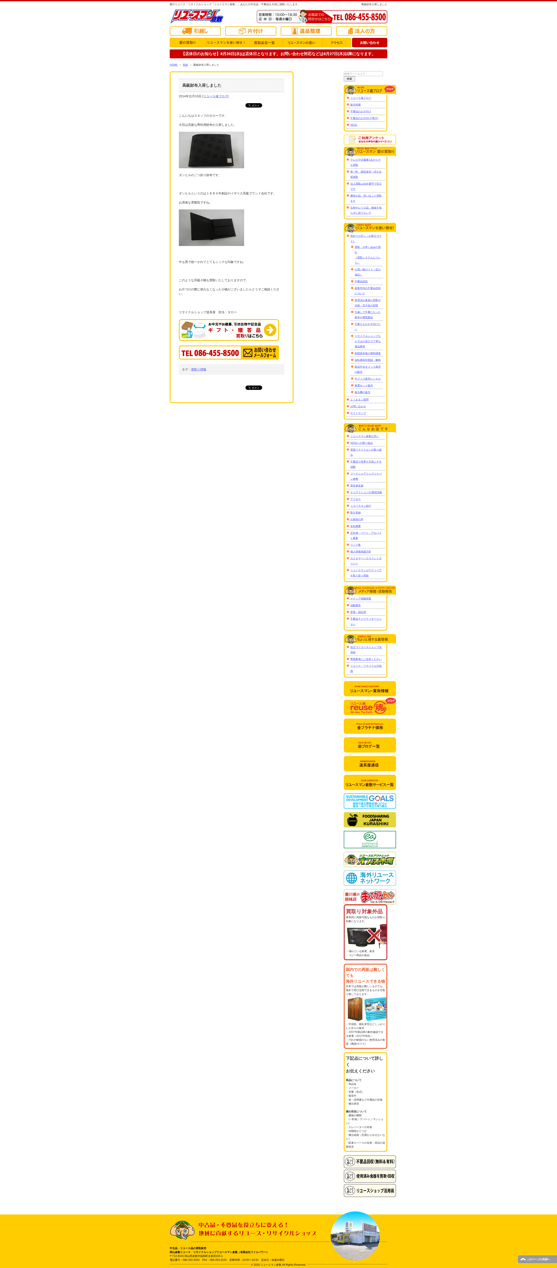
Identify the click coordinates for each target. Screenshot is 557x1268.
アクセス (355, 499)
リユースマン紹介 (360, 505)
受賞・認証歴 (358, 612)
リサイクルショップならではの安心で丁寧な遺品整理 (368, 341)
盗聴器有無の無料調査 (368, 353)
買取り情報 (198, 369)
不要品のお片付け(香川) (364, 118)
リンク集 (355, 544)
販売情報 (355, 104)
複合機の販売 (362, 392)
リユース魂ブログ (215, 96)
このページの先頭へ (538, 1259)
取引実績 (355, 512)
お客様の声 (356, 519)
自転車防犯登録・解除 (368, 360)
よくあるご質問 (359, 399)
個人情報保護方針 (360, 551)
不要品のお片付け (360, 111)
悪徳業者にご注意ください (366, 659)
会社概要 (355, 526)
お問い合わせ (358, 406)
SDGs (353, 124)
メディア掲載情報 (360, 598)
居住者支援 (356, 485)
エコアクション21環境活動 (366, 492)
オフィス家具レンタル (368, 378)
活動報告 (355, 605)
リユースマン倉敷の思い (364, 436)
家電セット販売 (364, 385)
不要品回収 (361, 281)
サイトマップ (358, 413)
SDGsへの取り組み (361, 443)
